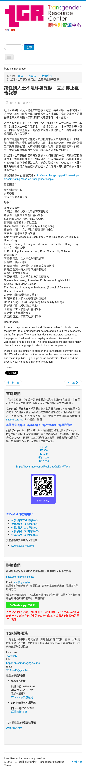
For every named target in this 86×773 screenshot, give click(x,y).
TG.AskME (11, 655)
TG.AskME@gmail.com (18, 670)
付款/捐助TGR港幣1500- (25, 535)
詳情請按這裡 (19, 712)
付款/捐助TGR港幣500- (24, 524)
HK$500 (43, 454)
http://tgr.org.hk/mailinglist (20, 576)
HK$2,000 (43, 461)
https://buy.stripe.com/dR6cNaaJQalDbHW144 (43, 466)
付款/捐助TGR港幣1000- (25, 531)
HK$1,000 (43, 457)
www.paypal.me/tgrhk (22, 545)
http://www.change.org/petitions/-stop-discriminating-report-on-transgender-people (41, 177)
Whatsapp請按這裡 (22, 697)
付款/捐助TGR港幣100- (24, 520)
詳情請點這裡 (14, 728)
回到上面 (77, 762)
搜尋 (29, 47)
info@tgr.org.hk (14, 419)
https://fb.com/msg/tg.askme (23, 663)
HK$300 (43, 450)
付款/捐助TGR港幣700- (24, 527)
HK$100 (43, 446)
